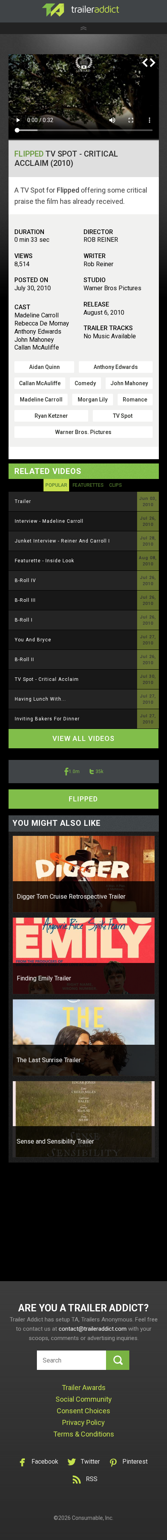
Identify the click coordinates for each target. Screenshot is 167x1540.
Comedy (85, 383)
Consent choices (83, 1411)
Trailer (23, 501)
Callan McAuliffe (40, 383)
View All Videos (83, 738)
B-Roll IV (25, 580)
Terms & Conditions (83, 1434)
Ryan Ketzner (51, 416)
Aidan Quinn (44, 367)
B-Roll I (24, 620)
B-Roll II (24, 659)
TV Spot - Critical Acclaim (47, 679)
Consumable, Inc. (92, 1518)
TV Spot (122, 416)
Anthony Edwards (116, 367)
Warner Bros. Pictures (83, 432)
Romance (135, 399)
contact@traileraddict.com (93, 1328)
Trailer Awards (84, 1387)
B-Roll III (25, 600)
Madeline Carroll (41, 399)
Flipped (28, 153)
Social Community (84, 1399)
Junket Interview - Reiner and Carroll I (62, 541)
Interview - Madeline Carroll (49, 521)
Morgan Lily (93, 399)
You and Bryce (33, 640)
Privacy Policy (83, 1422)
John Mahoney (129, 383)
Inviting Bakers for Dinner (47, 719)
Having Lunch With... (40, 699)
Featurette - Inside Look (44, 560)
